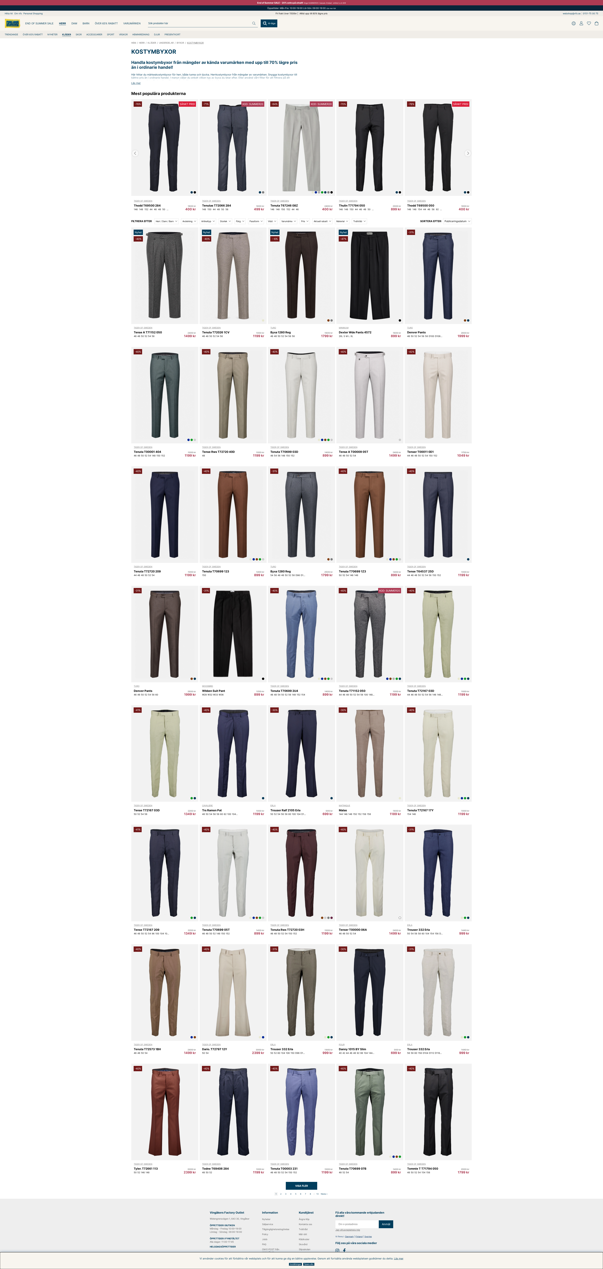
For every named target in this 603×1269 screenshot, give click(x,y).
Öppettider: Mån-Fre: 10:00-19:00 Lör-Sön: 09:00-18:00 (301, 8)
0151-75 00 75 (590, 13)
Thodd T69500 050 (420, 205)
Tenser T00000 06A (353, 929)
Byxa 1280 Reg (280, 332)
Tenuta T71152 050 (352, 690)
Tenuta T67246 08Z (284, 205)
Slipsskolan (304, 1249)
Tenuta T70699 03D (284, 451)
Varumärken (132, 23)
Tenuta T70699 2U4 (284, 690)
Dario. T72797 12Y (214, 1049)
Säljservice (267, 1224)
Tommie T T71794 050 (422, 1168)
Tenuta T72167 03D (420, 690)
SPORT (110, 34)
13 (317, 1194)
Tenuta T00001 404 (147, 451)
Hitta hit (9, 13)
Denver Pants (416, 332)
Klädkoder (304, 1239)
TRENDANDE (11, 34)
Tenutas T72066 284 (216, 205)
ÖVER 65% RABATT (33, 34)
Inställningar (295, 1264)
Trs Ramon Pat (212, 810)
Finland (359, 1236)
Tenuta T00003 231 (284, 1168)
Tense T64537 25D (420, 571)
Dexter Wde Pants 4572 (355, 332)
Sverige (368, 1236)
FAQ (264, 1244)
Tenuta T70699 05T (216, 929)
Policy (265, 1234)
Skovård (303, 1244)
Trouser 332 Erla (418, 929)
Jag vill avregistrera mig (347, 1230)
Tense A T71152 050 (148, 332)
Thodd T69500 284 (147, 205)
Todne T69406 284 (215, 1168)
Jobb (264, 1239)
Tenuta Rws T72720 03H (287, 929)
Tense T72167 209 (146, 929)
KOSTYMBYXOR (195, 42)
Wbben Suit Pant (213, 690)
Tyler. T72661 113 (146, 1168)
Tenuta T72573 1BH (147, 1049)
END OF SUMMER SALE (39, 23)
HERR (62, 23)
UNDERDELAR (166, 42)
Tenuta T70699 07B (352, 1168)
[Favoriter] (589, 23)
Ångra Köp (304, 1219)
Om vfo (18, 13)
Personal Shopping (33, 13)
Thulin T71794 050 (352, 205)
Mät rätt (303, 1234)
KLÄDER (66, 34)
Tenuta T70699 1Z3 (352, 571)
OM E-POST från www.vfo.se (270, 1250)
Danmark (349, 1236)
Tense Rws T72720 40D (218, 451)
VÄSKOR (123, 34)
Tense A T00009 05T (353, 451)
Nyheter (266, 1219)
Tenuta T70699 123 (215, 571)
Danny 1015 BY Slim (352, 1049)
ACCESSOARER (94, 34)
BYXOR (180, 42)
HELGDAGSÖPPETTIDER (223, 1246)
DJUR (157, 34)
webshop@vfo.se (572, 13)
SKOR (79, 34)
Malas (343, 810)
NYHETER (52, 34)
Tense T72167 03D (147, 810)
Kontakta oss (305, 1224)
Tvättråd (303, 1229)
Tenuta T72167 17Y (420, 810)
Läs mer (398, 1258)
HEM (133, 42)
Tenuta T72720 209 (147, 571)
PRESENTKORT (172, 34)
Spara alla (308, 1264)
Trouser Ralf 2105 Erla (285, 810)
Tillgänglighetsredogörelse (275, 1229)
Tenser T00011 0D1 (420, 451)
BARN (86, 23)
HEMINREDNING (140, 34)
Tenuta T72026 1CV (215, 332)
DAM (74, 23)
